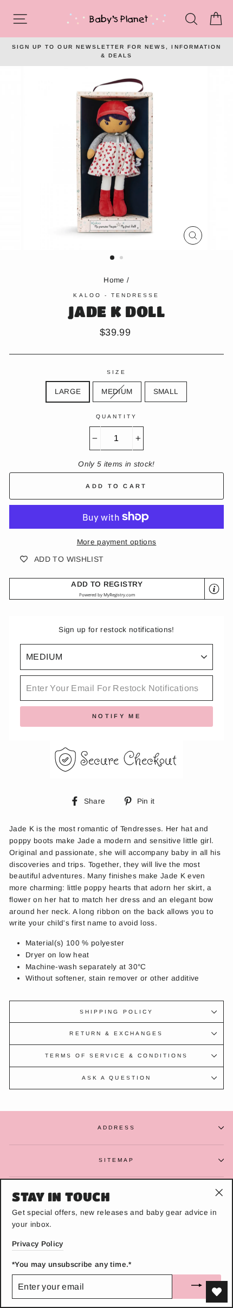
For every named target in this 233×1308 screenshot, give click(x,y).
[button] (116, 589)
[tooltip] (214, 588)
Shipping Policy (116, 1012)
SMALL (166, 391)
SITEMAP (116, 1160)
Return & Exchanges (116, 1033)
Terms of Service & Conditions (117, 1056)
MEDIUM (116, 391)
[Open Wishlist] (217, 1292)
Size (116, 372)
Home (113, 280)
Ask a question (116, 1078)
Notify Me (116, 716)
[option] (116, 52)
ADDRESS (116, 1127)
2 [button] (122, 258)
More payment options (117, 542)
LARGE (68, 391)
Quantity (116, 416)
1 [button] (112, 258)
